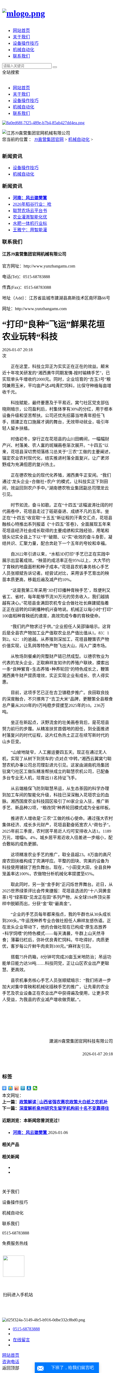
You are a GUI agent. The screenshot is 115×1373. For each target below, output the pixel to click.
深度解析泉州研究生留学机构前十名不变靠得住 (64, 1108)
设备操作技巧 (26, 43)
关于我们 (21, 37)
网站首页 (21, 30)
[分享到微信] (35, 1088)
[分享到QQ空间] (10, 1088)
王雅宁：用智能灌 (30, 230)
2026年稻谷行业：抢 (32, 204)
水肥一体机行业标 (30, 223)
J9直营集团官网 (49, 139)
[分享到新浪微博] (16, 1088)
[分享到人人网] (29, 1088)
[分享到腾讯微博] (23, 1088)
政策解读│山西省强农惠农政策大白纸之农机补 (63, 1102)
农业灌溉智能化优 (30, 217)
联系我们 (21, 56)
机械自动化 (23, 49)
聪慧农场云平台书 (30, 210)
